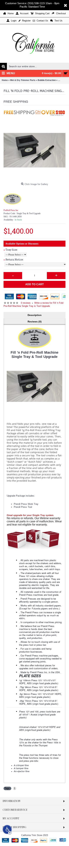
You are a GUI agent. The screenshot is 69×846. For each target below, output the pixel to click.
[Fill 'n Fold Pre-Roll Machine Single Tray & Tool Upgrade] (34, 150)
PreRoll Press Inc (11, 210)
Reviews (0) (35, 321)
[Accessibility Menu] (7, 829)
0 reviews (26, 303)
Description (35, 315)
